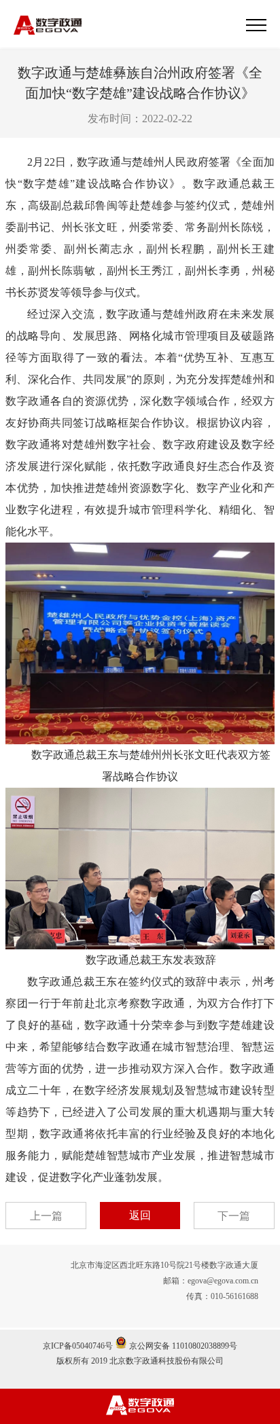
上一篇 (46, 1216)
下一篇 (233, 1216)
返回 (140, 1215)
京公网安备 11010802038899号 (182, 1346)
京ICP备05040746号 (78, 1346)
